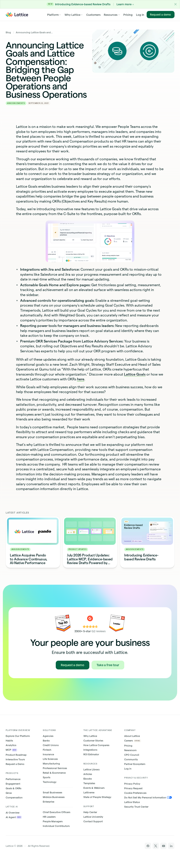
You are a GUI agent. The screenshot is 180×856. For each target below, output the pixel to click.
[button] (175, 4)
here (80, 379)
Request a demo (160, 14)
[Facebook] (148, 846)
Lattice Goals (135, 374)
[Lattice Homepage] (17, 15)
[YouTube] (163, 846)
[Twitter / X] (156, 846)
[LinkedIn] (171, 846)
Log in (140, 14)
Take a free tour (108, 665)
